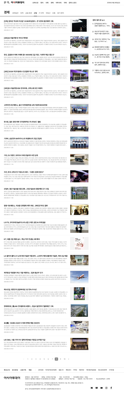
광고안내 (15, 370)
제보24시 (68, 370)
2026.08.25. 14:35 (8, 47)
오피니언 (35, 3)
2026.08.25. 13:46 (8, 114)
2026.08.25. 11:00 (8, 198)
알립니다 (61, 370)
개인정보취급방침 (91, 370)
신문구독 (23, 370)
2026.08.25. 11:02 (8, 181)
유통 (53, 13)
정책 (21, 13)
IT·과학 (41, 13)
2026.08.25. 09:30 (8, 332)
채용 (30, 370)
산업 (35, 13)
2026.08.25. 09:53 (8, 282)
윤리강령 (40, 370)
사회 (47, 3)
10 (64, 359)
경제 (52, 3)
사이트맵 (111, 370)
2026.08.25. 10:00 (8, 231)
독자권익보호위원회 (51, 370)
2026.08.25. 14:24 (8, 80)
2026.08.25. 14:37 (8, 30)
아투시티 (59, 3)
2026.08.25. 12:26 (8, 147)
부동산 (48, 13)
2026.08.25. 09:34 (8, 298)
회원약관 (81, 370)
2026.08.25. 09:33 (8, 315)
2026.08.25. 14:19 (8, 97)
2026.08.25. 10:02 (8, 214)
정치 (41, 3)
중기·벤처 (60, 13)
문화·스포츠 (73, 3)
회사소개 (7, 370)
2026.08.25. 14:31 (8, 64)
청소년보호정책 (102, 370)
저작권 (75, 370)
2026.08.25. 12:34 (8, 131)
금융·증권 (28, 13)
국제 (65, 3)
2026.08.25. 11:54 (8, 164)
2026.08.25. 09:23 (8, 349)
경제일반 (15, 13)
